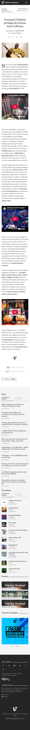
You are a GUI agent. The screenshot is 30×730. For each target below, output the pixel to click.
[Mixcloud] (25, 665)
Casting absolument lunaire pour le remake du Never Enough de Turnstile (14, 423)
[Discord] (14, 665)
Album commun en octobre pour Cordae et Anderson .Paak (13, 405)
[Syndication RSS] (3, 669)
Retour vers (10, 379)
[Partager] (21, 37)
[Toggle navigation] (26, 2)
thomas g (11, 31)
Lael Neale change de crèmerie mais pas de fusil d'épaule (14, 473)
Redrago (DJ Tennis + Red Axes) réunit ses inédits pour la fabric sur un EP (15, 464)
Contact (6, 694)
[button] (11, 646)
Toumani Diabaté (16, 33)
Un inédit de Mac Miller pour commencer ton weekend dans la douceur (13, 414)
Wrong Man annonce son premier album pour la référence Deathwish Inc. (14, 482)
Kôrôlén (22, 258)
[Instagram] (9, 665)
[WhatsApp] (17, 37)
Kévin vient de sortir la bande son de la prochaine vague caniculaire (14, 440)
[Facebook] (9, 37)
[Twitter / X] (13, 37)
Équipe (6, 696)
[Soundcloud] (20, 665)
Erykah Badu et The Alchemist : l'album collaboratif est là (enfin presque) (15, 448)
